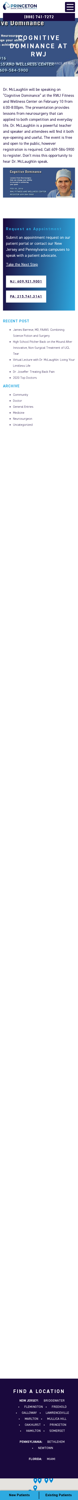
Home (7, 63)
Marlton (31, 1419)
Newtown (45, 1448)
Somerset (57, 1431)
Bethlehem (56, 1442)
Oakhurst (33, 1425)
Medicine (18, 413)
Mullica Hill (56, 1419)
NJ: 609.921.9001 (26, 281)
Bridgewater (54, 1400)
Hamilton (33, 1431)
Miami (51, 1459)
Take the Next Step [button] (22, 265)
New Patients (19, 1495)
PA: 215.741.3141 (26, 296)
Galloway (29, 1413)
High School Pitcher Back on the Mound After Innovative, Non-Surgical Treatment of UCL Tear (42, 348)
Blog (20, 63)
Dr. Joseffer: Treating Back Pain (34, 372)
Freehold (59, 1407)
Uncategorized (23, 425)
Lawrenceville (57, 1413)
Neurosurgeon (22, 419)
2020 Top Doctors (25, 378)
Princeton (58, 1425)
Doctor (17, 401)
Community (20, 395)
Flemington (33, 1407)
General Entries (23, 407)
